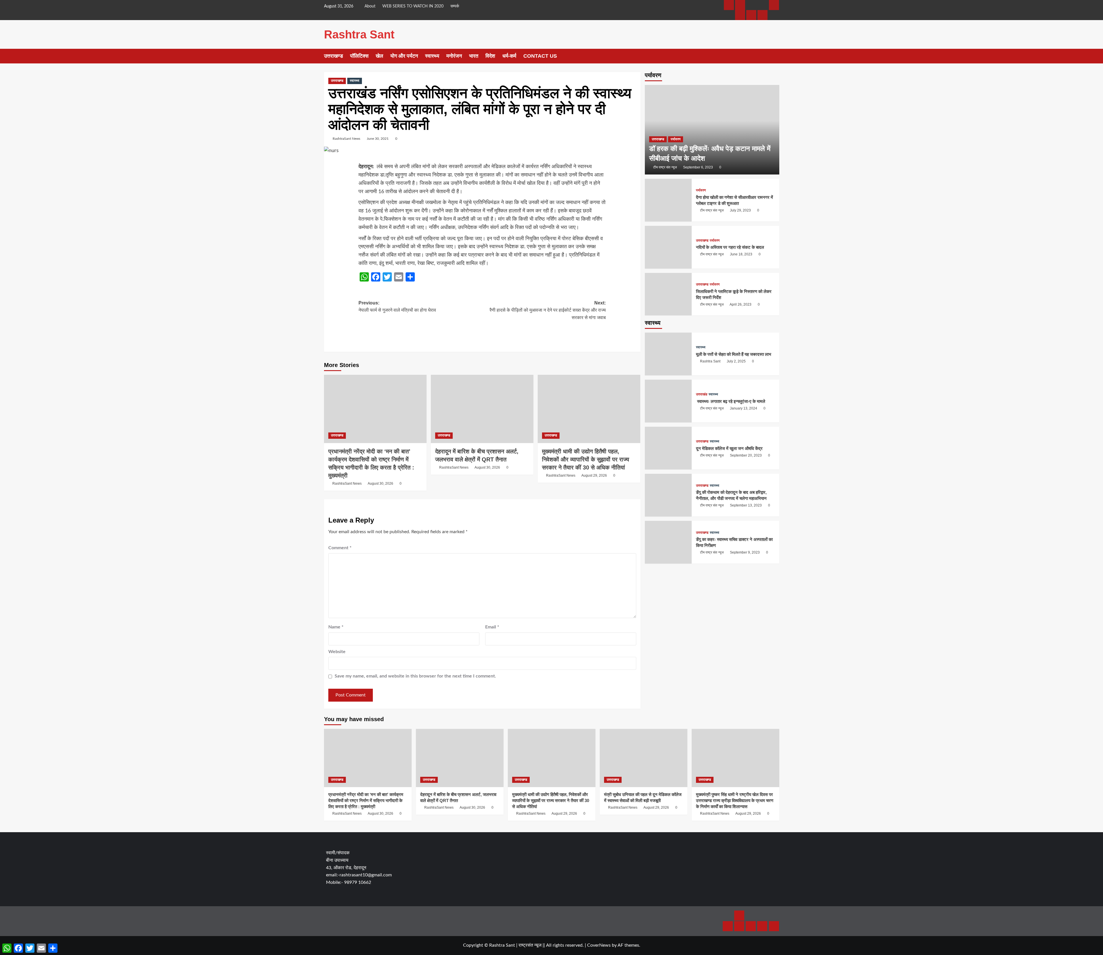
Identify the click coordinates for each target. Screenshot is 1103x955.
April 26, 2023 (740, 304)
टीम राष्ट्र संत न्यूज (665, 167)
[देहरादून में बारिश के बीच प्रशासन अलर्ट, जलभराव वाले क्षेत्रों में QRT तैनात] (482, 409)
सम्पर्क (454, 6)
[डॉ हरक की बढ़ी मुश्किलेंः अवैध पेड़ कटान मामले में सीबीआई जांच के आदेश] (712, 129)
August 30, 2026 (380, 484)
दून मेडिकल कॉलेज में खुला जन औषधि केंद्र (729, 448)
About (370, 6)
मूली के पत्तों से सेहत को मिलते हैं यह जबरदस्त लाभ (733, 354)
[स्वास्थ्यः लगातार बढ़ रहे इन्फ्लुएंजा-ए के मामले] (668, 401)
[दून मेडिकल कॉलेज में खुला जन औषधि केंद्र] (668, 448)
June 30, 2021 (378, 138)
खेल (379, 56)
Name (336, 627)
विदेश (490, 56)
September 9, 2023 (745, 553)
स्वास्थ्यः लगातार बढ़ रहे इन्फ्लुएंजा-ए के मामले (730, 401)
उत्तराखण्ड (333, 56)
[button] (775, 56)
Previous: (397, 306)
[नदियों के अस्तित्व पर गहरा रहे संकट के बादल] (668, 247)
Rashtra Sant (359, 34)
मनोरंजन (454, 56)
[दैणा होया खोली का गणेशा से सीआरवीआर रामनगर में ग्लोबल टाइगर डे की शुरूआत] (668, 200)
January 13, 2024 (743, 408)
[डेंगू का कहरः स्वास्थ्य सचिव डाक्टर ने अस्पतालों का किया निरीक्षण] (668, 542)
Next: (547, 310)
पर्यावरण (675, 139)
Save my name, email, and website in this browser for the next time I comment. (415, 676)
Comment (340, 548)
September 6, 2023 (698, 167)
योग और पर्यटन (404, 56)
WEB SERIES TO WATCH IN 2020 (412, 6)
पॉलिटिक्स (359, 56)
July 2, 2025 (736, 361)
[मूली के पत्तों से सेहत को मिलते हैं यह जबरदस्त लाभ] (668, 354)
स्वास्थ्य (432, 56)
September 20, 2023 (746, 455)
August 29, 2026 (594, 475)
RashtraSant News (346, 138)
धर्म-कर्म (509, 56)
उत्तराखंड (701, 395)
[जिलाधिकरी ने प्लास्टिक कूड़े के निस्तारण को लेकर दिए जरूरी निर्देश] (668, 294)
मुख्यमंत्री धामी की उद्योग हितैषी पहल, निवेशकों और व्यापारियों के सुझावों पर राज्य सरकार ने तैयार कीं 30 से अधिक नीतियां (585, 459)
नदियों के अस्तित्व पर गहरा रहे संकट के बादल (730, 247)
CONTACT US (540, 56)
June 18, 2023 (741, 255)
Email (492, 627)
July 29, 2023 (740, 210)
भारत (473, 56)
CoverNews (599, 945)
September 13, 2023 (746, 506)
